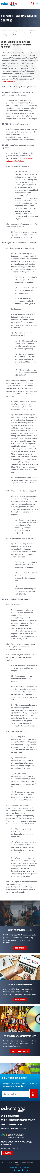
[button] (37, 3)
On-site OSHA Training (10, 1116)
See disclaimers (10, 81)
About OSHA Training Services (13, 1128)
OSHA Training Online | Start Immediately (18, 1120)
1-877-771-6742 (10, 1148)
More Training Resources (16, 31)
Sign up (33, 1093)
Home (4, 31)
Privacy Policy (15, 1167)
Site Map (26, 1167)
